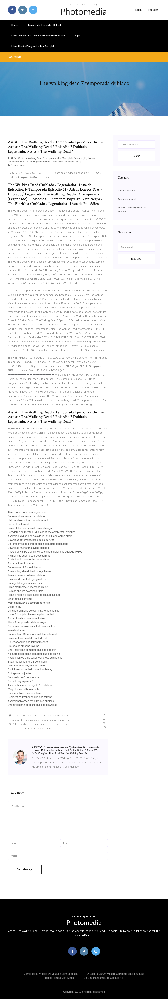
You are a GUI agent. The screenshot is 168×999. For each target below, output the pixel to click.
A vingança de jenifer (20, 673)
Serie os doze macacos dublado (26, 516)
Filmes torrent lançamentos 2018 (27, 665)
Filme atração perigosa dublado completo (33, 46)
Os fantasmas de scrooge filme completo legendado (38, 543)
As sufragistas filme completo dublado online (34, 653)
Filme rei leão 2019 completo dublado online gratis (38, 35)
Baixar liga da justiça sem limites (26, 618)
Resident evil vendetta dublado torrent (30, 697)
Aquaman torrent (127, 199)
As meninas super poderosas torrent (29, 555)
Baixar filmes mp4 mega (59, 977)
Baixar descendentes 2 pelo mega (27, 661)
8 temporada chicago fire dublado (44, 25)
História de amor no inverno (23, 646)
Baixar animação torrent (21, 563)
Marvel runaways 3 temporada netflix (29, 602)
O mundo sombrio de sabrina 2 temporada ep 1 (35, 610)
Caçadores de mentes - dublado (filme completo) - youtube (41, 532)
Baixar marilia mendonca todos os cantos (31, 626)
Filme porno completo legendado (27, 512)
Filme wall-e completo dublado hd (27, 638)
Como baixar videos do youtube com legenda (51, 973)
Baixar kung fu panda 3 (20, 681)
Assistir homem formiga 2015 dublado (30, 685)
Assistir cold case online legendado (28, 559)
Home (14, 25)
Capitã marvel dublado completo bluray (30, 669)
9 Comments (18, 165)
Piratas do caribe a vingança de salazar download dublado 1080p (45, 551)
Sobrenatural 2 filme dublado (24, 567)
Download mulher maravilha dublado (28, 547)
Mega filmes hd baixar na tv (23, 689)
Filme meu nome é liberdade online (28, 587)
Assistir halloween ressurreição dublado (31, 700)
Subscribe (136, 259)
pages (77, 35)
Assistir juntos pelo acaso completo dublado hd (35, 657)
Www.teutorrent (16, 630)
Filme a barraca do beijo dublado (26, 575)
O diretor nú (14, 606)
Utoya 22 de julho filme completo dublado (31, 614)
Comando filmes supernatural (24, 693)
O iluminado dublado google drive (27, 579)
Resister (153, 9)
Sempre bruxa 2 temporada (23, 677)
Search (136, 156)
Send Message (24, 869)
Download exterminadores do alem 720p (31, 539)
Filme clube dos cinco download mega (30, 528)
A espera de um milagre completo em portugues (115, 973)
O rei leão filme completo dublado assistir (32, 649)
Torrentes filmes (126, 190)
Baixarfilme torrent (18, 524)
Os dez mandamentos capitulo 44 (103, 977)
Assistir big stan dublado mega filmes (29, 571)
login (138, 9)
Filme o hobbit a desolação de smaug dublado (34, 594)
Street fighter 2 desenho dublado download (32, 704)
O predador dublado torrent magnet (28, 642)
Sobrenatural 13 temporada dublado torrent (32, 634)
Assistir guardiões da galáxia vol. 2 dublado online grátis (40, 536)
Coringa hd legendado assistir (25, 583)
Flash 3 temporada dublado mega (27, 622)
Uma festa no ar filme (20, 598)
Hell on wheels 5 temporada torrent (28, 520)
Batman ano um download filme (25, 591)
